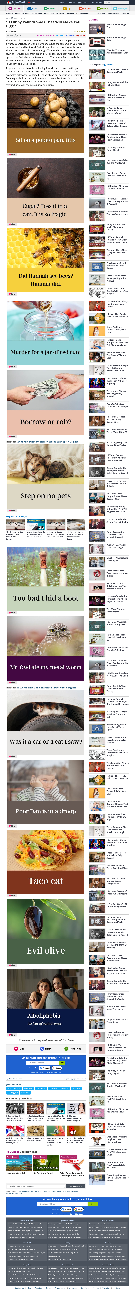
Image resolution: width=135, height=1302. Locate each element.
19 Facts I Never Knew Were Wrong (19, 1246)
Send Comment (76, 1186)
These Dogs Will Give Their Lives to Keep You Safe (23, 1256)
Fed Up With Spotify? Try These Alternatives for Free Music (106, 1268)
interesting (26, 1191)
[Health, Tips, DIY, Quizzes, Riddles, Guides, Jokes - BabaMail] (16, 3)
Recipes (87, 8)
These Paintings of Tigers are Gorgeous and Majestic (104, 1253)
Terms (48, 1288)
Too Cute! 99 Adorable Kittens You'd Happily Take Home (25, 1268)
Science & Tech (108, 1265)
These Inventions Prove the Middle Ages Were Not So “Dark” (107, 1278)
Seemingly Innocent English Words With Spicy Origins (47, 441)
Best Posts (85, 1288)
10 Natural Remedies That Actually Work (20, 1259)
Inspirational (84, 13)
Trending (106, 1288)
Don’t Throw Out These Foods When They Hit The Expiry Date (27, 1253)
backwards (18, 1193)
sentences (60, 1191)
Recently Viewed (113, 13)
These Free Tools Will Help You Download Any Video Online (106, 1271)
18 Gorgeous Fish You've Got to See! (99, 1224)
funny (19, 1191)
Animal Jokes (28, 1089)
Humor (22, 18)
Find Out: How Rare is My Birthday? (19, 1271)
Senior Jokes (76, 1089)
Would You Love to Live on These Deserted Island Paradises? (107, 1227)
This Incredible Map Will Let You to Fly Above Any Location (106, 1275)
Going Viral (50, 13)
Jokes (34, 8)
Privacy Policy (57, 1072)
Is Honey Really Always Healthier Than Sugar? (22, 1249)
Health (104, 8)
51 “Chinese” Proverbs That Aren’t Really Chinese (63, 1253)
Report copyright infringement (75, 1079)
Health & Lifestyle (27, 1221)
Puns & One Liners (14, 1089)
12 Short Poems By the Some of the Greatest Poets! (104, 1246)
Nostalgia (122, 8)
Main (8, 18)
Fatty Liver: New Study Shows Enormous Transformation (25, 1227)
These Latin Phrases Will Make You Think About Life (24, 1275)
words (40, 1191)
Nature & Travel (23, 13)
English (67, 1191)
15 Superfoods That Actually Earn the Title (21, 1237)
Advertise (98, 2)
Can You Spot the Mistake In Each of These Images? (64, 1224)
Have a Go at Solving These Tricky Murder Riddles (63, 1234)
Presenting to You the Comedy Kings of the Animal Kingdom (67, 1246)
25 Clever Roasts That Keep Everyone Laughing (62, 1249)
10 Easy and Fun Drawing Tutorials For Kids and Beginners (26, 1234)
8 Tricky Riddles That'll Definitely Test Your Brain (63, 1231)
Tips (69, 8)
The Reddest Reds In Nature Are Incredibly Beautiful (104, 1231)
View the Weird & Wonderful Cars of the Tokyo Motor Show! (107, 1281)
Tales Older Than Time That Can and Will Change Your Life (66, 1271)
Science (61, 13)
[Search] (127, 2)
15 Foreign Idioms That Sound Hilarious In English (23, 1281)
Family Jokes (53, 1089)
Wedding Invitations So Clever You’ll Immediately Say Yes (25, 1278)
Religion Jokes (41, 1089)
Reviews (116, 1288)
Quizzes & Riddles (67, 1221)
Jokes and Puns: (13, 1084)
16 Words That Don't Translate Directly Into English (46, 687)
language (33, 1191)
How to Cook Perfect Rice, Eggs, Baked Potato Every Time (25, 1224)
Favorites (125, 13)
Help (73, 2)
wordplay (74, 1191)
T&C (50, 1072)
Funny (10, 13)
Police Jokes (65, 1089)
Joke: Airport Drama (54, 1256)
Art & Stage (37, 13)
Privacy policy (60, 1288)
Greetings (71, 13)
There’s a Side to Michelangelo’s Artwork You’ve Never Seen (106, 1256)
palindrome (10, 1193)
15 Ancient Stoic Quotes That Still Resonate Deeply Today (66, 1268)
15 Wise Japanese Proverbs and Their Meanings (63, 1275)
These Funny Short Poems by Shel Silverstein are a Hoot (106, 1249)
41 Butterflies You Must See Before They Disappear (104, 1237)
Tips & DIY (27, 1243)
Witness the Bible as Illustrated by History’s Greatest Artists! (107, 1259)
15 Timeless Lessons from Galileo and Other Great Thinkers (66, 1278)
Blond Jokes (25, 1093)
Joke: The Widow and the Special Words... (61, 1259)
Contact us (84, 2)
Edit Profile (101, 13)
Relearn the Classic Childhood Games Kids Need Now (64, 1227)
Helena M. (12, 31)
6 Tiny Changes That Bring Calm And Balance (62, 1281)
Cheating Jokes (13, 1093)
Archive (96, 1288)
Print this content (15, 1079)
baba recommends (49, 1191)
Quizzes (16, 8)
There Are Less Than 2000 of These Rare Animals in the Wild (106, 1234)
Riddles (51, 8)
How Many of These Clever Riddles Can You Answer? (64, 1237)
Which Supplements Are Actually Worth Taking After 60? (25, 1231)
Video (32, 2)
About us (38, 1288)
